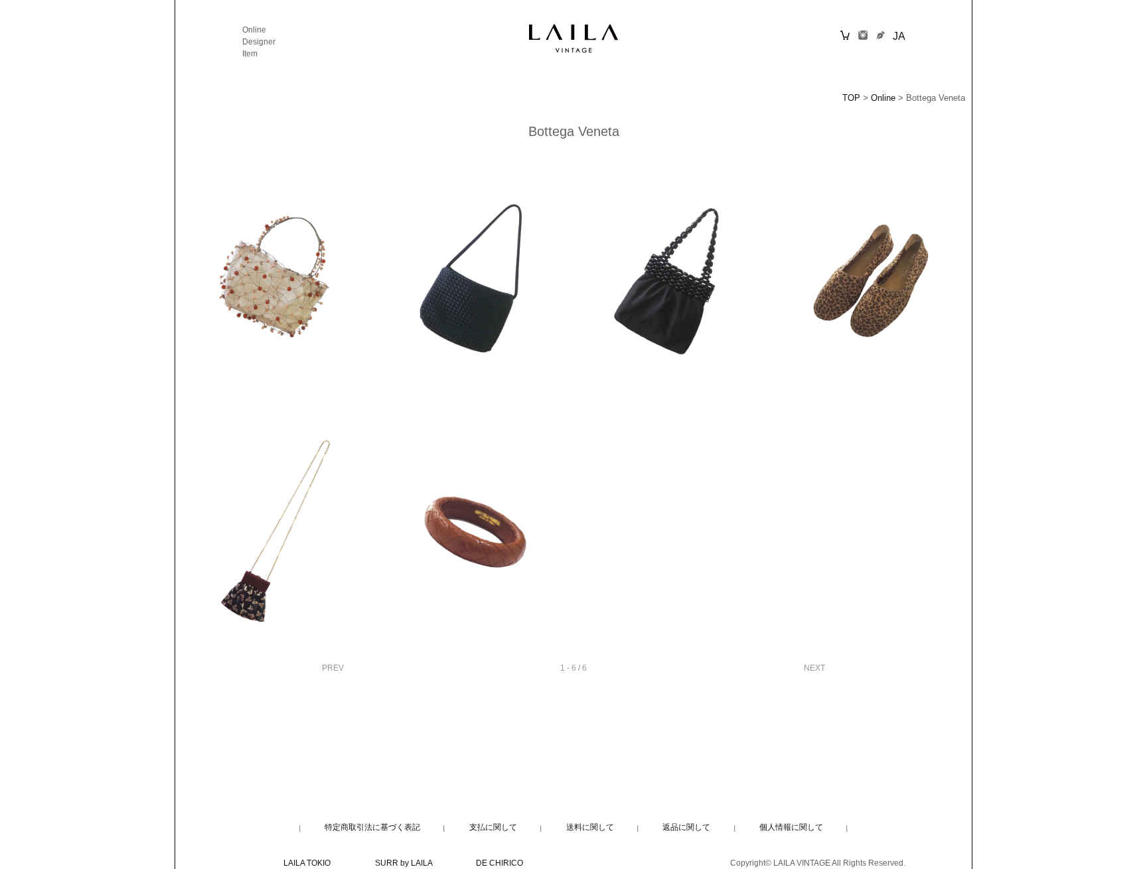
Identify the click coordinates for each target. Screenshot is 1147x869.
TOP (851, 98)
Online (254, 29)
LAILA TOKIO (307, 863)
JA (899, 36)
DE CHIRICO (499, 863)
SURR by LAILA (403, 863)
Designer (258, 41)
